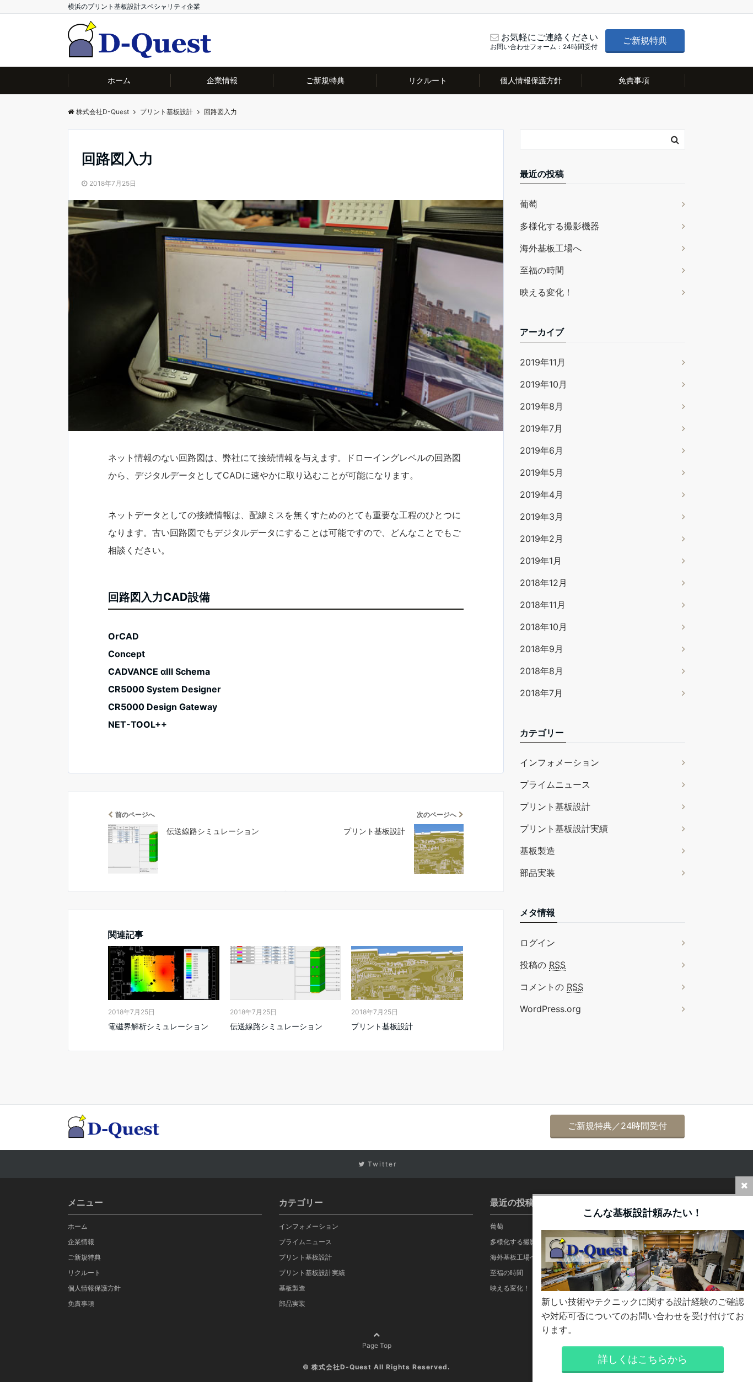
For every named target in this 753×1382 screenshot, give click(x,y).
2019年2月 (541, 538)
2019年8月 (541, 406)
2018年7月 (541, 692)
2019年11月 (543, 362)
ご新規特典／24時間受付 (617, 1125)
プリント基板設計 (382, 1026)
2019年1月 (541, 560)
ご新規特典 (645, 40)
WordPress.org (550, 1008)
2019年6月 (541, 450)
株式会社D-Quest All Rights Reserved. (380, 1367)
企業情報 (222, 80)
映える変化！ (546, 292)
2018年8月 (541, 670)
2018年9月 (541, 648)
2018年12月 (543, 582)
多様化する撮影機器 (559, 226)
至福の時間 (542, 270)
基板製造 (537, 850)
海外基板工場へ (551, 248)
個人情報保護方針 (531, 80)
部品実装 (537, 872)
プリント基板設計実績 (564, 828)
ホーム (119, 80)
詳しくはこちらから (642, 1359)
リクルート (427, 80)
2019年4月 (541, 494)
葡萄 (528, 203)
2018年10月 (543, 626)
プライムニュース (555, 784)
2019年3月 (541, 516)
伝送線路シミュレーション (276, 1026)
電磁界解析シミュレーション (158, 1026)
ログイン (537, 942)
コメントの (551, 986)
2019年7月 (541, 428)
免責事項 (633, 80)
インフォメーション (559, 762)
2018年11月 (543, 604)
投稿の (543, 964)
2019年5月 (541, 472)
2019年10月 (543, 384)
